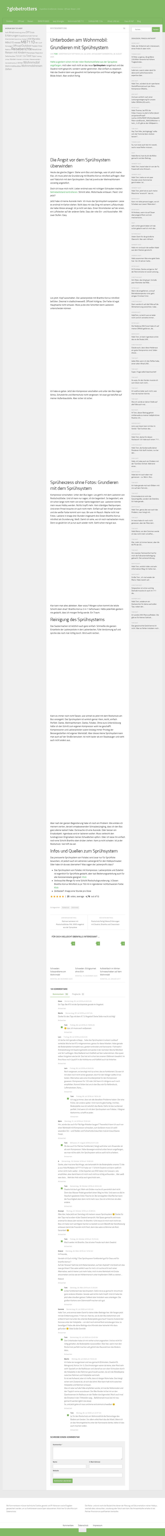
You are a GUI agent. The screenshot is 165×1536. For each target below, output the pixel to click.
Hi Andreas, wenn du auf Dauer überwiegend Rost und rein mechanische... (143, 215)
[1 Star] (51, 896)
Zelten (8, 69)
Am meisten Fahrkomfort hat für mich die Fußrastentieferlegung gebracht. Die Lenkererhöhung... (143, 555)
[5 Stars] (63, 896)
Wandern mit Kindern (23, 59)
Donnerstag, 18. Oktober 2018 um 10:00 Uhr (77, 1161)
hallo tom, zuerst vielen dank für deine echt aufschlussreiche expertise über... (143, 72)
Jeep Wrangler (58, 21)
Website (56, 1471)
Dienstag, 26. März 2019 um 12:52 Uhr (79, 1251)
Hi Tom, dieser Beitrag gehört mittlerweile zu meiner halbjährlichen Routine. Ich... (145, 415)
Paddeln (35, 46)
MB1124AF (38, 43)
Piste (40, 46)
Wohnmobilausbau (13, 66)
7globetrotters (21, 9)
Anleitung (17, 32)
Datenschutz (83, 1525)
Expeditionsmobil (25, 36)
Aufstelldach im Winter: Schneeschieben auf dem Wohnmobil (111, 971)
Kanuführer (18, 39)
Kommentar (58, 1445)
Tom (55, 54)
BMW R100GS (43, 21)
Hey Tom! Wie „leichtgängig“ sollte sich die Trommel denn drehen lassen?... (144, 134)
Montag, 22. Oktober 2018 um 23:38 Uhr (81, 1211)
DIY (28, 32)
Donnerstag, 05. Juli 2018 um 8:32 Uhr (78, 1001)
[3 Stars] (57, 896)
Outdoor (9, 21)
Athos (23, 32)
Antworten (62, 1008)
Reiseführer (37, 49)
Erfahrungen (12, 35)
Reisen (30, 21)
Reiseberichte (21, 49)
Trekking (39, 56)
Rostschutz (65, 907)
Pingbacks (77, 994)
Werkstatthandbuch (11, 63)
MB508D (17, 43)
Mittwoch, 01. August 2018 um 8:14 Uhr (84, 1143)
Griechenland (9, 39)
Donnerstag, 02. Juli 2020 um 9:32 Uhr (80, 1309)
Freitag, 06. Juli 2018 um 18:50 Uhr (82, 1025)
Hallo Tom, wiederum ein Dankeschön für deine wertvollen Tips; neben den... (144, 604)
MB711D (28, 42)
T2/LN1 (19, 56)
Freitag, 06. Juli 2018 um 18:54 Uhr (88, 1096)
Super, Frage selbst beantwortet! (143, 372)
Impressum (97, 1525)
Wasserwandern (35, 59)
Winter (20, 63)
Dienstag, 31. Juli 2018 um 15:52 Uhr (77, 1121)
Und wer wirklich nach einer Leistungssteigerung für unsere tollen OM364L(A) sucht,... (143, 99)
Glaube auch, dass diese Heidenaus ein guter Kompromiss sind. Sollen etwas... (144, 350)
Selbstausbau (10, 56)
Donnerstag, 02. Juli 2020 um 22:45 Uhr (84, 1337)
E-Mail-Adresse (94, 1462)
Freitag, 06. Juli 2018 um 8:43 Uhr (76, 1037)
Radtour (8, 49)
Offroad (21, 21)
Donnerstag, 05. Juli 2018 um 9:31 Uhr (79, 1013)
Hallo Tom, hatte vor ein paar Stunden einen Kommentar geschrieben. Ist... (142, 180)
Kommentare (60, 994)
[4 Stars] (60, 896)
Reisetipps (31, 53)
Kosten (24, 39)
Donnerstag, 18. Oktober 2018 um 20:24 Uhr (86, 1186)
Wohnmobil (75, 907)
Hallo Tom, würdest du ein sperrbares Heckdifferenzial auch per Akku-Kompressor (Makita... (145, 86)
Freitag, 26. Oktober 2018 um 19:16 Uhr (84, 1239)
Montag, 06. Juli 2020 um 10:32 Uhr (84, 1359)
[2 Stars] (54, 896)
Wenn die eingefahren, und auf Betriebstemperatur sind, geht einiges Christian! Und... (143, 293)
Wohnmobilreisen (31, 65)
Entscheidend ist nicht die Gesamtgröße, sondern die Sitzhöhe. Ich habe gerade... (145, 498)
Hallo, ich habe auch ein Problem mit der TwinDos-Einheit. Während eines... (145, 463)
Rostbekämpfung (58, 28)
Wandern (13, 59)
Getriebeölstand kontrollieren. (64, 192)
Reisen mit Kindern (16, 52)
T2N (24, 56)
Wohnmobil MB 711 (76, 21)
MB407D (9, 42)
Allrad (11, 32)
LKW (29, 38)
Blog (139, 21)
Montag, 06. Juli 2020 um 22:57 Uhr (88, 1413)
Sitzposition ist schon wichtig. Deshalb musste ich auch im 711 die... (143, 590)
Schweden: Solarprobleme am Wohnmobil (58, 971)
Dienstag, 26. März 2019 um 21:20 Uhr (84, 1288)
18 (124, 28)
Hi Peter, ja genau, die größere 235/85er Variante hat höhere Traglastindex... (143, 59)
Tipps (34, 56)
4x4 (6, 32)
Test (28, 55)
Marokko (36, 38)
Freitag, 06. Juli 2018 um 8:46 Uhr (82, 1068)
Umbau (7, 59)
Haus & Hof (129, 21)
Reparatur (39, 53)
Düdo (32, 32)
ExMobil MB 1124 (96, 21)
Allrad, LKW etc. (114, 21)
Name (55, 1462)
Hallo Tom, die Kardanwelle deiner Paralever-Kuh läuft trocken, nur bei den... (144, 450)
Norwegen (9, 46)
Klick (84, 877)
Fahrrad (35, 36)
